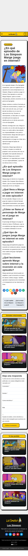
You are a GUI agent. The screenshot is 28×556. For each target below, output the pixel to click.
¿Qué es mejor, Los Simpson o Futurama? (19, 303)
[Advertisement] (14, 17)
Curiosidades (8, 44)
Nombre (4, 393)
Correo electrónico (7, 400)
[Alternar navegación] (2, 33)
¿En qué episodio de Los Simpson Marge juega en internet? (13, 54)
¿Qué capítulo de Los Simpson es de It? (8, 303)
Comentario (5, 386)
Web (3, 407)
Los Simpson (14, 525)
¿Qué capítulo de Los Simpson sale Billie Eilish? (14, 346)
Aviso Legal (5, 548)
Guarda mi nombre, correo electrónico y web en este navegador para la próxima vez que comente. (13, 419)
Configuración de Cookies (17, 548)
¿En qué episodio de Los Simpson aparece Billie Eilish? (14, 329)
